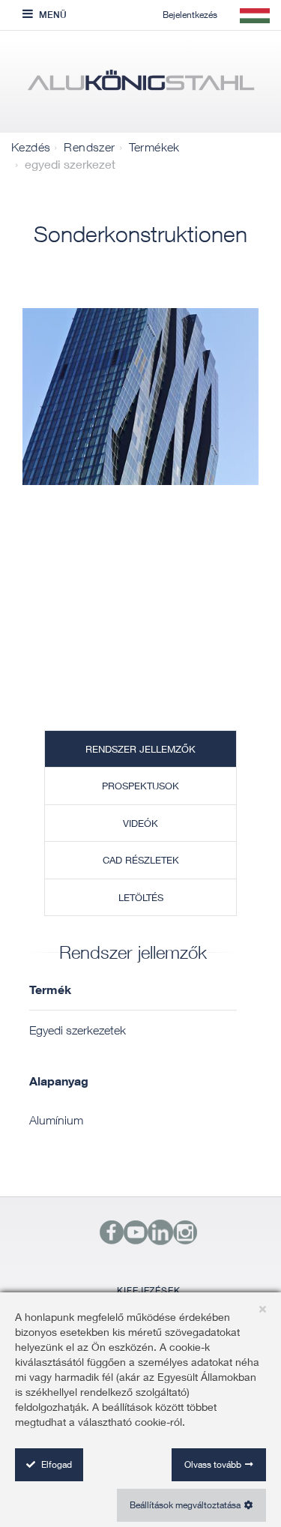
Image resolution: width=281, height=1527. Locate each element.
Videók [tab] (140, 823)
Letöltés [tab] (140, 897)
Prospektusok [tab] (140, 786)
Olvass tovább (212, 1464)
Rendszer (89, 147)
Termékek (154, 147)
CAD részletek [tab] (141, 860)
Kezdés (30, 147)
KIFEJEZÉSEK (149, 1290)
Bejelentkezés (190, 14)
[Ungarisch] (140, 85)
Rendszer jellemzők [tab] (140, 749)
